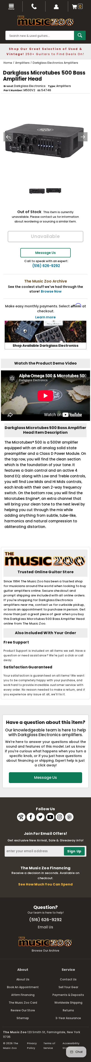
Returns (68, 1010)
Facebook (31, 817)
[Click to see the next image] (83, 136)
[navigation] (11, 6)
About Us (22, 979)
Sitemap (23, 1018)
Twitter (40, 817)
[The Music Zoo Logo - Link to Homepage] (46, 20)
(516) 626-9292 (46, 266)
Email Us (45, 927)
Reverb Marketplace (21, 817)
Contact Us (68, 979)
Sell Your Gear (68, 987)
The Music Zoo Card (23, 1003)
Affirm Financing (23, 995)
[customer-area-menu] (57, 6)
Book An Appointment (23, 987)
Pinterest (69, 817)
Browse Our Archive (45, 951)
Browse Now (51, 291)
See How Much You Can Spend (45, 884)
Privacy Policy (32, 1045)
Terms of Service (49, 1045)
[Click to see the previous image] (8, 136)
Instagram (60, 817)
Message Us (45, 252)
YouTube (50, 817)
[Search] (80, 35)
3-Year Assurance (68, 1018)
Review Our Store (23, 1010)
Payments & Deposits (68, 995)
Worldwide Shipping (68, 1003)
